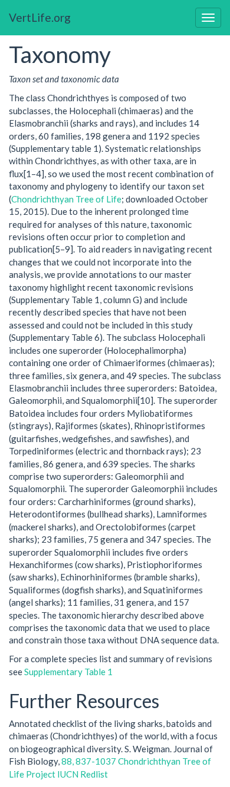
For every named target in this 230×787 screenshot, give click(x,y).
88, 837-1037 (88, 761)
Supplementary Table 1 (68, 671)
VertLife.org (40, 17)
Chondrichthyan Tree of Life (66, 199)
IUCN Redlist (82, 774)
